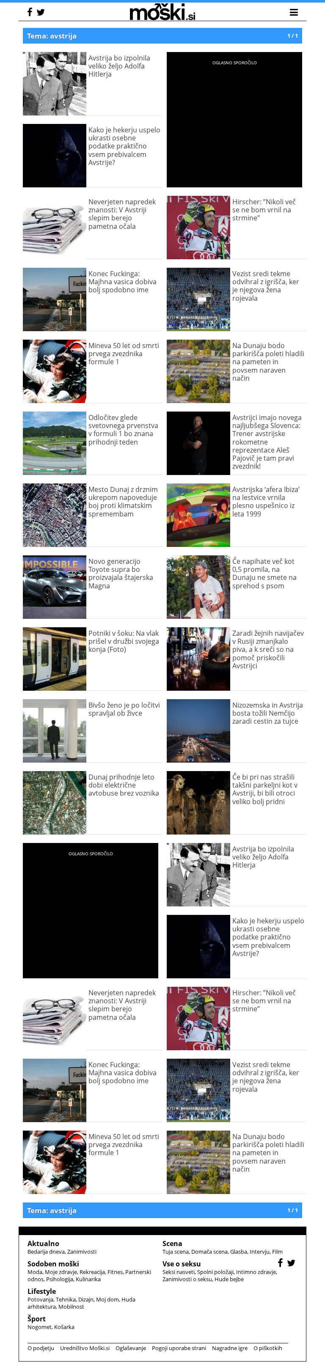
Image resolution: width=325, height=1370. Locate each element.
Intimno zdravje (256, 1272)
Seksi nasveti (178, 1272)
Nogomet (40, 1327)
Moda (35, 1272)
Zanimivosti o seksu (187, 1279)
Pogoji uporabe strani (179, 1348)
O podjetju (41, 1348)
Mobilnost (71, 1306)
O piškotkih (267, 1348)
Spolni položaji (215, 1272)
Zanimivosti (81, 1251)
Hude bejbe (229, 1279)
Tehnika (66, 1299)
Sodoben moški (53, 1263)
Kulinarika (88, 1279)
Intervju (260, 1251)
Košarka (64, 1327)
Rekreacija (92, 1272)
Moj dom (107, 1299)
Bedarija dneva (46, 1251)
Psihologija (59, 1279)
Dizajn (86, 1299)
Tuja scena (175, 1251)
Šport (37, 1318)
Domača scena (209, 1251)
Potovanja (40, 1299)
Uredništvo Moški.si (85, 1348)
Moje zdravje (61, 1272)
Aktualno (43, 1243)
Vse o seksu (181, 1263)
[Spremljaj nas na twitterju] (41, 13)
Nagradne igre (230, 1348)
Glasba (238, 1251)
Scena (172, 1243)
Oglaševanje (131, 1348)
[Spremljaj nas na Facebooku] (31, 13)
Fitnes (115, 1272)
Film (277, 1251)
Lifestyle (42, 1291)
